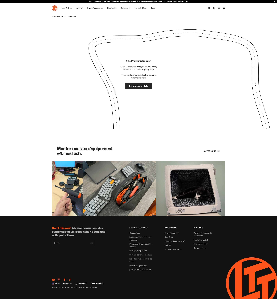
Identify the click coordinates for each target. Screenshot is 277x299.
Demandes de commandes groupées (140, 238)
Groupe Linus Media (173, 249)
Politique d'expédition (138, 251)
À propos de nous (172, 233)
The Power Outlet (201, 240)
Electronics (111, 8)
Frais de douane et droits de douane (140, 260)
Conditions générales (138, 266)
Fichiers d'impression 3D (175, 241)
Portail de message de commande (203, 234)
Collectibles (125, 8)
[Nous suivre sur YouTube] (53, 279)
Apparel (79, 8)
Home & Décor (141, 8)
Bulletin (168, 245)
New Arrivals (67, 8)
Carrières (169, 237)
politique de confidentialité (140, 270)
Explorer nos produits (138, 86)
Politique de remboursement (140, 255)
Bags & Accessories (95, 8)
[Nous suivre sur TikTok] (69, 279)
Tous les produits (200, 244)
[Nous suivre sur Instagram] (58, 279)
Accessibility (82, 284)
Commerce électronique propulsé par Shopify (81, 287)
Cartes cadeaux (200, 248)
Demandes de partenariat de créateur (140, 245)
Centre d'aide (134, 233)
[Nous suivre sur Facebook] (64, 279)
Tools (153, 8)
